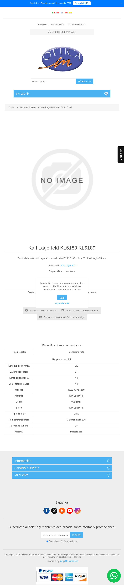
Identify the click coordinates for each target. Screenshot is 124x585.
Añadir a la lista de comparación (82, 310)
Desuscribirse (71, 541)
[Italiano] (54, 12)
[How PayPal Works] (62, 583)
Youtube (70, 511)
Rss (62, 511)
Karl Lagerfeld (68, 265)
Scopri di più (81, 3)
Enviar (76, 535)
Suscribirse (54, 541)
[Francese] (62, 12)
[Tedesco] (66, 12)
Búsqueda (84, 81)
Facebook (46, 511)
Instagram (77, 511)
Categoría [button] (22, 93)
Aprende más (62, 303)
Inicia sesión (57, 24)
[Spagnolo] (70, 12)
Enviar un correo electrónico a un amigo (64, 317)
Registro (43, 24)
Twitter (54, 511)
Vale (62, 297)
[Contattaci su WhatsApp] (114, 576)
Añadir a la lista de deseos (43, 310)
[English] (58, 12)
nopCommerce (69, 561)
